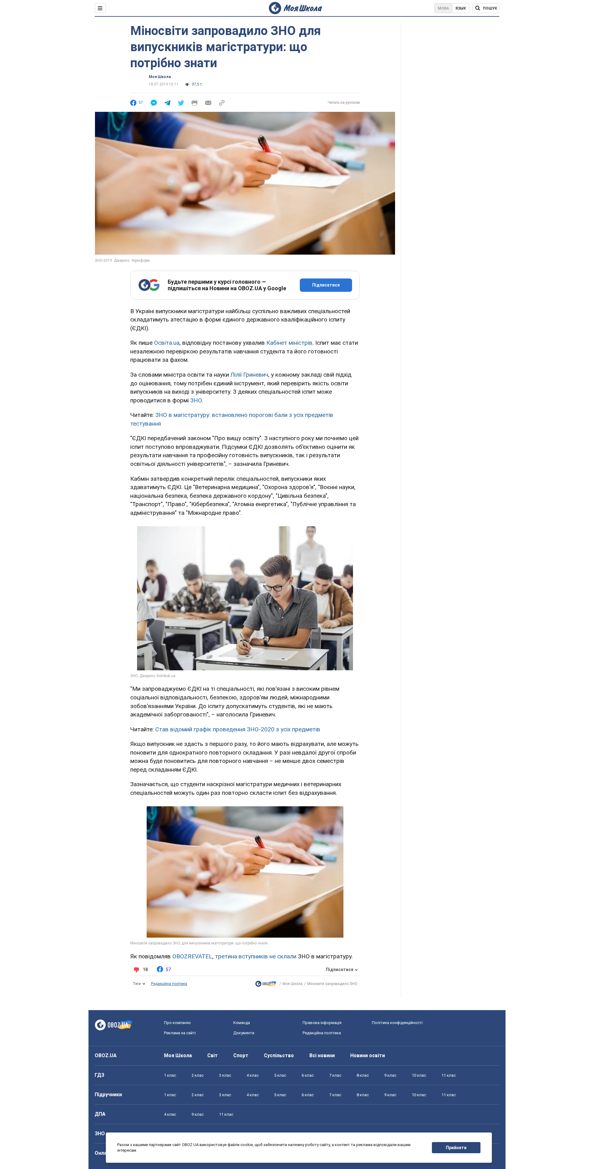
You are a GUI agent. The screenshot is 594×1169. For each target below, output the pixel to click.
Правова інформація (322, 1022)
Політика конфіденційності (397, 1022)
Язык (460, 8)
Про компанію (177, 1022)
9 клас (390, 1075)
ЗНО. (196, 400)
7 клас (335, 1075)
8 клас (363, 1075)
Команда (241, 1022)
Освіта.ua (166, 342)
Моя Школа (160, 77)
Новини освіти (367, 1055)
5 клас (280, 1075)
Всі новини (322, 1055)
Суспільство (279, 1055)
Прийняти (456, 1147)
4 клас (253, 1075)
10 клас (419, 1075)
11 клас (448, 1075)
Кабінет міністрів (289, 342)
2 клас (198, 1075)
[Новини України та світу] (265, 985)
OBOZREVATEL (192, 956)
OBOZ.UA (106, 1055)
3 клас (225, 1075)
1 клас (170, 1075)
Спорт (240, 1055)
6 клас (308, 1075)
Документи (243, 1033)
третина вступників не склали (255, 956)
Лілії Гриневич (249, 374)
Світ (212, 1055)
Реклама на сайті (180, 1033)
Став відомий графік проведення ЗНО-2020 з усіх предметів (237, 729)
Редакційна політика (169, 984)
